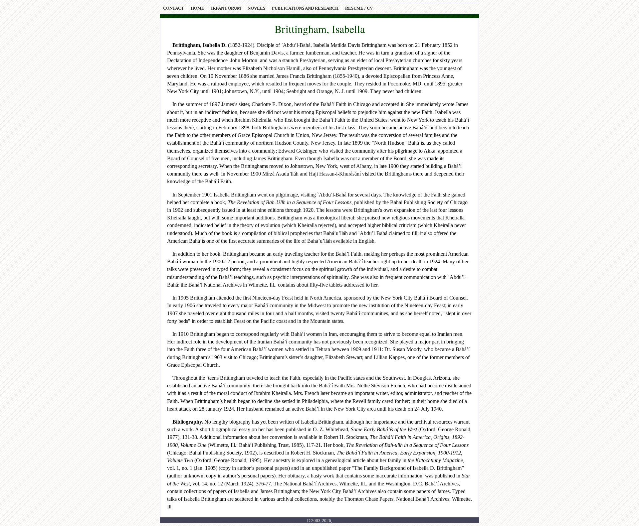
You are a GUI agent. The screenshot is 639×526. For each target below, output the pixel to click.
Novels (256, 8)
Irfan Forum (226, 8)
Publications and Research (305, 8)
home (197, 8)
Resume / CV (359, 8)
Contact (173, 8)
